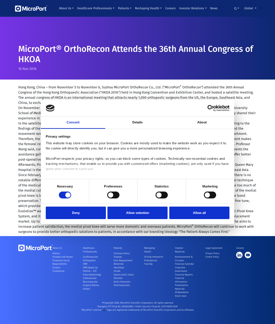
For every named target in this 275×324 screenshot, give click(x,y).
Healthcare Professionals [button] (94, 8)
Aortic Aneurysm (122, 281)
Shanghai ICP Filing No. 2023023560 (115, 306)
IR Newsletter (182, 292)
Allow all (199, 213)
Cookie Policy (212, 256)
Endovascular (90, 278)
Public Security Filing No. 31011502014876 (156, 306)
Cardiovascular (90, 256)
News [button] (214, 8)
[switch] (113, 195)
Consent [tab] (73, 122)
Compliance (58, 271)
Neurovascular (90, 281)
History (56, 253)
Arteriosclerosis (122, 285)
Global (249, 8)
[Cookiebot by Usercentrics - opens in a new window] (210, 108)
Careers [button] (170, 8)
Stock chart (180, 296)
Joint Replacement (123, 260)
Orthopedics (89, 260)
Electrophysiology (92, 274)
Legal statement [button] (213, 248)
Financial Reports (184, 274)
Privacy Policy (212, 253)
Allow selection (137, 213)
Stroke (117, 271)
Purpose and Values (62, 256)
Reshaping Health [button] (147, 8)
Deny (76, 213)
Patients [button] (123, 8)
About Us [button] (65, 8)
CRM (85, 264)
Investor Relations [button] (191, 8)
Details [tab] (137, 122)
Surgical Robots (91, 285)
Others (86, 288)
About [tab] (202, 122)
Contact (56, 267)
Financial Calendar (184, 264)
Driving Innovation (153, 256)
